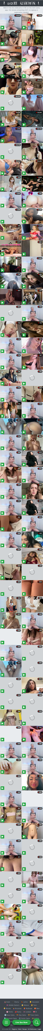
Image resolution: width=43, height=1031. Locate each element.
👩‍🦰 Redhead (28, 1008)
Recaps (24, 1029)
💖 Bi (35, 1012)
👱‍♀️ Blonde (7, 1008)
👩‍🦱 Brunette (17, 1008)
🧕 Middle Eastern (12, 1005)
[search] (37, 1022)
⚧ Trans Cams (33, 1015)
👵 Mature (25, 1005)
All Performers (32, 1029)
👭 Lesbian (27, 1012)
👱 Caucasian (34, 1002)
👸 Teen (34, 1005)
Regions (14, 1029)
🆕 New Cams (9, 1015)
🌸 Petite (9, 1012)
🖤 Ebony (15, 1002)
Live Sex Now (21, 1022)
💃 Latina (24, 1002)
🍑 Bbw (37, 1008)
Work (19, 1029)
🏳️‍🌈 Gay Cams (21, 1015)
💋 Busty (18, 1012)
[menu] (6, 1022)
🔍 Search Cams (33, 1025)
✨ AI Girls (35, 1018)
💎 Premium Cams (10, 1018)
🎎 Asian (7, 1002)
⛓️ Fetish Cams (24, 1018)
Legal (39, 1029)
